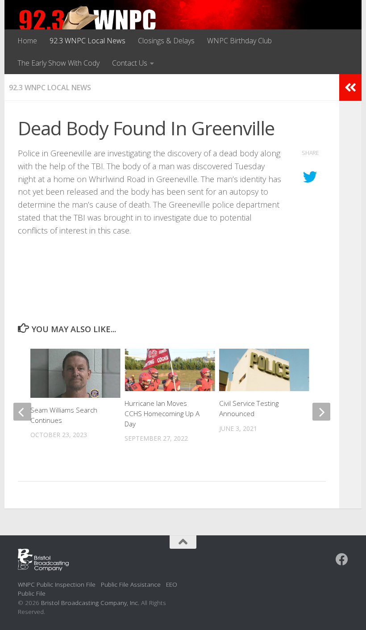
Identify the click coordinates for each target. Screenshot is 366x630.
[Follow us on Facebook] (342, 559)
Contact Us (129, 63)
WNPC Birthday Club (239, 41)
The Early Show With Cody (58, 63)
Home (27, 41)
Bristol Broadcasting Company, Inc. (90, 602)
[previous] (22, 412)
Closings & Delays (166, 41)
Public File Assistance (131, 584)
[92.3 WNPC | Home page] (88, 24)
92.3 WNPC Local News (87, 41)
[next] (321, 412)
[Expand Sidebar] (350, 87)
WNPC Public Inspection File (57, 584)
